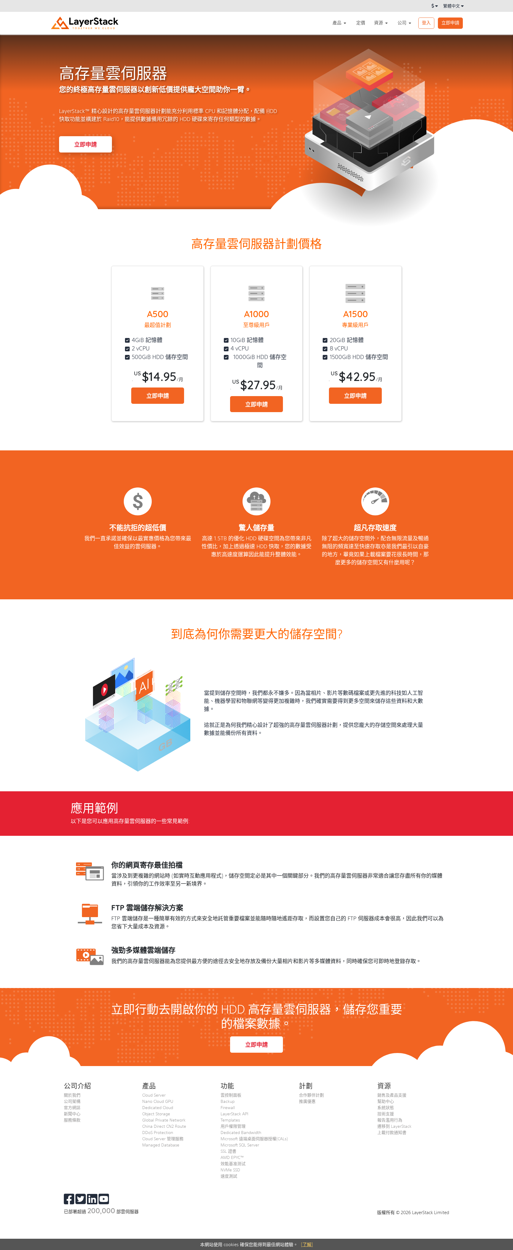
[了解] (307, 1244)
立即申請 (450, 22)
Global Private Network (164, 1119)
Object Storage (156, 1113)
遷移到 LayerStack (394, 1126)
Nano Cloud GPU (157, 1101)
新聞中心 (72, 1113)
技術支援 (385, 1113)
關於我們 (72, 1094)
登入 (426, 22)
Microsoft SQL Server (240, 1144)
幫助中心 (385, 1101)
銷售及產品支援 (391, 1094)
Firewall (228, 1107)
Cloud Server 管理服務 (162, 1138)
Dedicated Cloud (157, 1107)
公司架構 (72, 1101)
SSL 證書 (228, 1151)
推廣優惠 (307, 1101)
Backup (228, 1101)
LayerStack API (234, 1113)
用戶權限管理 (233, 1126)
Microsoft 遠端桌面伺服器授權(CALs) (254, 1138)
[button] (340, 23)
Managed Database (160, 1144)
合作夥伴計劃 (311, 1094)
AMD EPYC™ (232, 1157)
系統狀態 (385, 1107)
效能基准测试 (233, 1163)
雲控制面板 (231, 1094)
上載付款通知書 (391, 1132)
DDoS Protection (157, 1132)
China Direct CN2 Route (164, 1126)
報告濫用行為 (389, 1119)
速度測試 (229, 1175)
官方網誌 (72, 1107)
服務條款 (72, 1119)
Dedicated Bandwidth (241, 1132)
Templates (230, 1119)
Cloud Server (154, 1094)
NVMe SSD (230, 1169)
